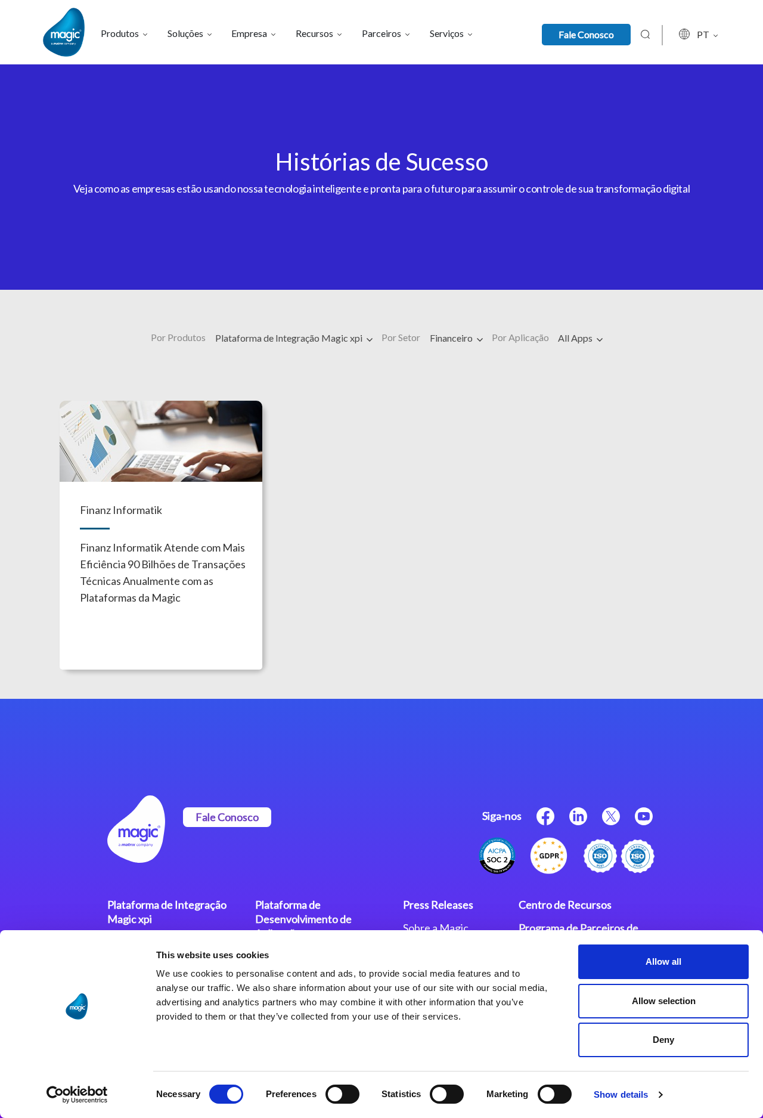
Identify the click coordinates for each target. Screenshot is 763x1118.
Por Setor (401, 337)
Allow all (663, 961)
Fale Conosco (586, 34)
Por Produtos (178, 337)
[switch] (342, 1094)
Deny (663, 1040)
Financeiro (452, 337)
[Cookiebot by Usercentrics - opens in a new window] (77, 1095)
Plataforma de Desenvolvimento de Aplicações (303, 919)
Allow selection (664, 1001)
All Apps (576, 337)
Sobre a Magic (436, 927)
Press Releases (438, 904)
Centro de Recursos (565, 904)
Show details (621, 1094)
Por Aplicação (520, 337)
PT (704, 34)
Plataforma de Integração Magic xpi (289, 337)
